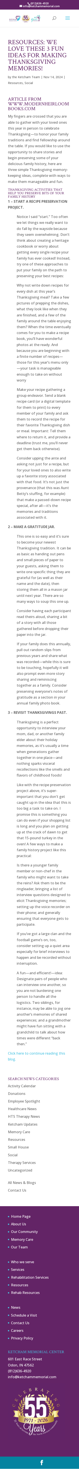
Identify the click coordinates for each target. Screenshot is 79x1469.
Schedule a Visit (24, 1315)
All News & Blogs (22, 1182)
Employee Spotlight (24, 1101)
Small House (18, 1147)
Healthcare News (22, 1108)
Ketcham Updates (23, 1124)
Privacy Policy (22, 1338)
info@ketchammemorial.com (32, 1376)
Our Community (24, 1231)
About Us (18, 1224)
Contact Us (17, 1190)
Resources (15, 83)
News (15, 1307)
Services (17, 1269)
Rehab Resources (25, 1292)
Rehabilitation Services (30, 1277)
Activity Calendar (22, 1086)
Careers (17, 1330)
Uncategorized (20, 1170)
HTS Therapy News (24, 1116)
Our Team (19, 1247)
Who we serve (22, 1262)
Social (29, 83)
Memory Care (19, 1132)
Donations (16, 1093)
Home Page (21, 1216)
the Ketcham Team (26, 77)
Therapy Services (22, 1162)
